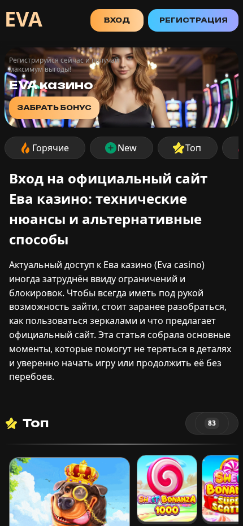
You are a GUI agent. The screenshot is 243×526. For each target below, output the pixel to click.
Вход (117, 20)
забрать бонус (54, 107)
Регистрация (193, 20)
